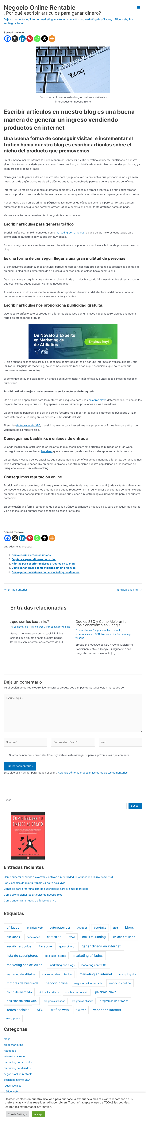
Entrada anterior (15, 589)
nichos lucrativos (49, 992)
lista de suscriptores (22, 955)
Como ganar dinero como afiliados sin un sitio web (44, 567)
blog (115, 927)
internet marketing (41, 19)
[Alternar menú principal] (138, 8)
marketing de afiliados (97, 19)
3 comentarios (83, 630)
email (71, 936)
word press (13, 1018)
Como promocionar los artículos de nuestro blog (33, 894)
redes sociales (18, 1010)
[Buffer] (44, 38)
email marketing (94, 937)
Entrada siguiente (129, 589)
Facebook (45, 946)
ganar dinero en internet (101, 946)
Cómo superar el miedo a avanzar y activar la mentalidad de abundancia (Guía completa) (58, 877)
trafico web (60, 1010)
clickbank (13, 937)
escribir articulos (19, 946)
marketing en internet (95, 974)
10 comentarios (19, 626)
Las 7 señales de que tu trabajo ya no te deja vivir (34, 882)
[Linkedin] (22, 38)
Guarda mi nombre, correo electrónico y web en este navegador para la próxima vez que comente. (69, 755)
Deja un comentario (16, 19)
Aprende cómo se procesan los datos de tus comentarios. (93, 772)
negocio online (56, 983)
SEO (40, 1010)
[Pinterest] (29, 38)
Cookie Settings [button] (17, 1114)
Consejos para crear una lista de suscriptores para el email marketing (46, 888)
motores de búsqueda (22, 983)
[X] (15, 38)
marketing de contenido (57, 974)
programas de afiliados (114, 1000)
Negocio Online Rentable (39, 7)
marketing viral (127, 974)
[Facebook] (7, 38)
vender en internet (107, 1010)
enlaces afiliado (124, 937)
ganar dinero (66, 946)
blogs (129, 927)
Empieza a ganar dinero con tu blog (34, 559)
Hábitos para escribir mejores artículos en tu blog (43, 563)
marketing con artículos (68, 19)
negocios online (120, 983)
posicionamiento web (22, 1001)
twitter (81, 1010)
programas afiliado (82, 1000)
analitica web (34, 927)
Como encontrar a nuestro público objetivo (30, 900)
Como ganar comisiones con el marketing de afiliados (45, 572)
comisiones (33, 936)
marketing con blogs (62, 965)
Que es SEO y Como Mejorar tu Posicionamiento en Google (101, 623)
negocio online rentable (107, 630)
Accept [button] (38, 1114)
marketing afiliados (88, 955)
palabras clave (98, 399)
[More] (52, 38)
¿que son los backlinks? (29, 621)
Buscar (8, 799)
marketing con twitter (94, 965)
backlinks (46, 451)
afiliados (13, 927)
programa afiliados (54, 1000)
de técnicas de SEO (28, 425)
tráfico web (120, 19)
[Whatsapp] (37, 38)
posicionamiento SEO (87, 634)
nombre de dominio (76, 992)
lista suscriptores (55, 955)
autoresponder (60, 927)
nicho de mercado (19, 992)
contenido (54, 937)
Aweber (82, 927)
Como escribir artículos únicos (31, 555)
